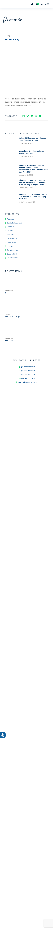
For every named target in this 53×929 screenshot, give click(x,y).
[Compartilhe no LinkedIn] (32, 116)
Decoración (11, 227)
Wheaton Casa (12, 258)
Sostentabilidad (13, 254)
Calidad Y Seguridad (14, 223)
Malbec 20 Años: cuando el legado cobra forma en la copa (32, 139)
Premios (10, 246)
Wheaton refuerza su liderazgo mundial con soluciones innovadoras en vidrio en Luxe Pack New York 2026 (33, 168)
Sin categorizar (12, 250)
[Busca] (32, 4)
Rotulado (9, 340)
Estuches (10, 231)
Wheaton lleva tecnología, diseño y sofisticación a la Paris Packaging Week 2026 (33, 196)
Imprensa (10, 234)
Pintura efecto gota (13, 317)
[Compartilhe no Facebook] (24, 116)
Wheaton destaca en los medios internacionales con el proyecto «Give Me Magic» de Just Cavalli (32, 182)
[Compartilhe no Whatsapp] (36, 116)
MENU (44, 4)
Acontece (10, 219)
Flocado (8, 293)
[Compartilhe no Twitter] (27, 116)
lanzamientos (12, 238)
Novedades (11, 242)
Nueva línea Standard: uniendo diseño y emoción (31, 152)
